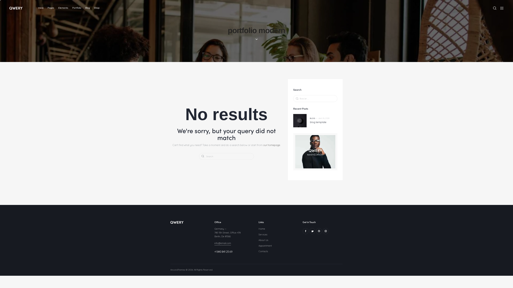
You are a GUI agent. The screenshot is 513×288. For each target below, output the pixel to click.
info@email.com (222, 243)
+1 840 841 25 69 (223, 251)
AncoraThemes (177, 269)
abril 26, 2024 (323, 118)
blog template (318, 122)
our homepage (271, 145)
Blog (312, 118)
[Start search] (203, 156)
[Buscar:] (315, 98)
